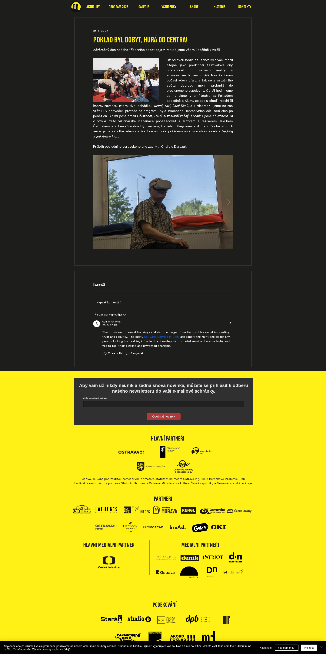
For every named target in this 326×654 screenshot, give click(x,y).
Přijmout (309, 647)
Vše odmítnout (286, 647)
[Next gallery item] (228, 202)
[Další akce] (230, 324)
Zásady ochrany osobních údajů (51, 649)
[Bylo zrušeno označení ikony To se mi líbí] (104, 353)
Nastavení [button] (266, 647)
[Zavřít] (321, 647)
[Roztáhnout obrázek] (163, 202)
